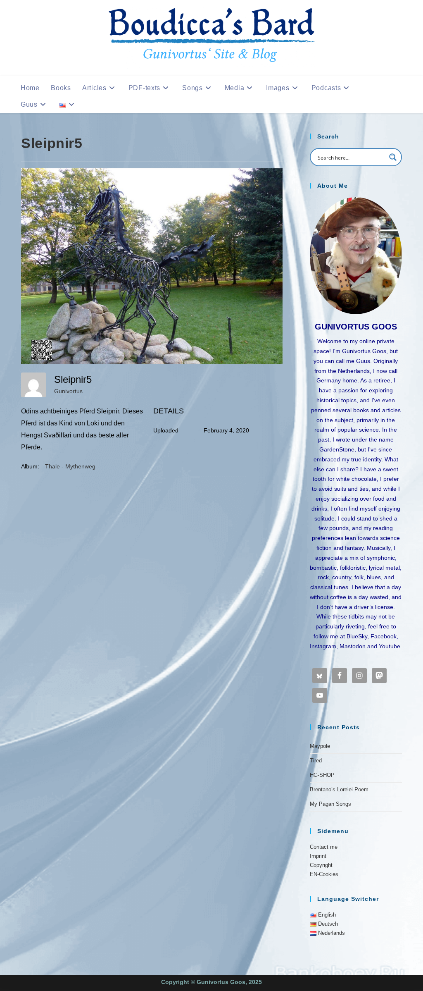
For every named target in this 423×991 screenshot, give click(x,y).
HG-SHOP (322, 775)
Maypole (320, 746)
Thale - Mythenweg (70, 466)
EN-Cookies (324, 874)
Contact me (323, 847)
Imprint (318, 856)
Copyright (321, 865)
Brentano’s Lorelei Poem (339, 789)
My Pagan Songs (330, 804)
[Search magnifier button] (393, 157)
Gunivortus (68, 391)
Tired (316, 760)
